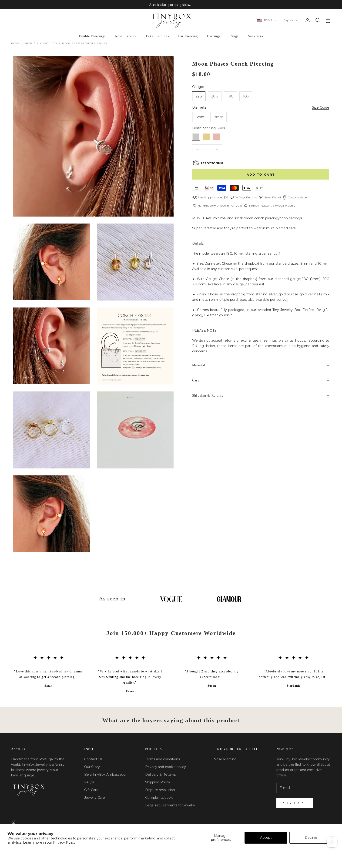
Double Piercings (92, 36)
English (288, 20)
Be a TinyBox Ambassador (105, 774)
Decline (311, 837)
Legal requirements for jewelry (170, 805)
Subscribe (294, 803)
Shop (28, 43)
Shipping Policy (157, 782)
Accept (266, 837)
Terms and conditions (162, 759)
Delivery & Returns (160, 774)
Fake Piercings (157, 36)
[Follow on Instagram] (13, 821)
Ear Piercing (188, 36)
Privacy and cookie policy (165, 767)
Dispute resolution (160, 790)
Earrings (213, 36)
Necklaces (255, 36)
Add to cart (261, 174)
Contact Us (93, 759)
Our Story (92, 767)
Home (15, 43)
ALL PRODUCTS (47, 43)
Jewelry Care (94, 797)
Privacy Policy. (64, 842)
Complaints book (159, 797)
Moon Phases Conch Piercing (84, 43)
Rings (234, 36)
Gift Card (91, 790)
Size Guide (320, 107)
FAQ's (89, 782)
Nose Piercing (126, 36)
